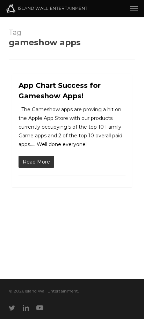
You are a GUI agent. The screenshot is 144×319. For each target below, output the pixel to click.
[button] (134, 8)
